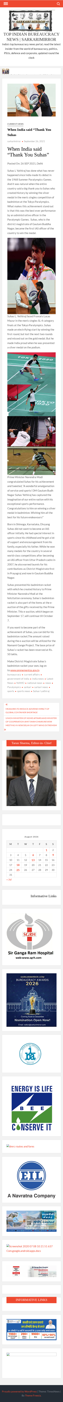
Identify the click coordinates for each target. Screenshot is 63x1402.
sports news (23, 691)
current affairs (32, 674)
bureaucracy (14, 674)
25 (18, 870)
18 (18, 864)
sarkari (27, 687)
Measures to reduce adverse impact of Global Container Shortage (27, 711)
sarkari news (41, 687)
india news (38, 678)
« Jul (9, 879)
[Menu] (5, 3)
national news (34, 682)
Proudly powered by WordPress (19, 1391)
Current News (15, 124)
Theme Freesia (33, 1395)
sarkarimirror (14, 141)
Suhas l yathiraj (41, 691)
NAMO (20, 682)
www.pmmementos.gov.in (24, 670)
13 (33, 860)
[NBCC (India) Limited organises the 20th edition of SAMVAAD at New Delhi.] (6, 70)
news (48, 682)
